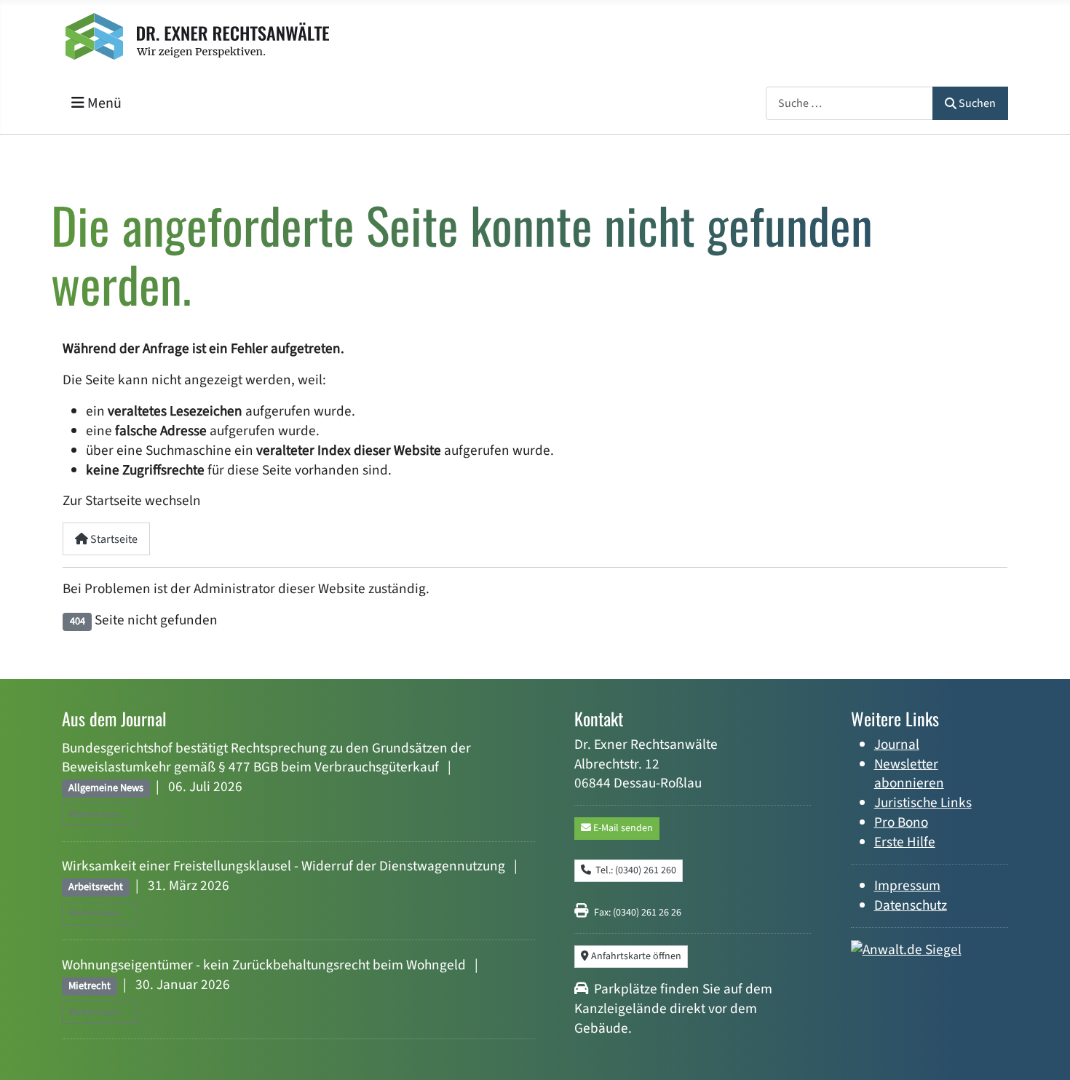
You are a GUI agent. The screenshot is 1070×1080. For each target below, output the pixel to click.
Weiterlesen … (99, 814)
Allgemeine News (105, 787)
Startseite (113, 539)
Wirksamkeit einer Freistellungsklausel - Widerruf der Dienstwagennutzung (283, 866)
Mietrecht (89, 985)
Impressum (907, 885)
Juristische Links (923, 803)
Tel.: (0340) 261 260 (633, 870)
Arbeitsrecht (95, 886)
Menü (103, 103)
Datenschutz (910, 905)
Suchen (977, 103)
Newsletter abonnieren (909, 774)
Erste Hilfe (904, 842)
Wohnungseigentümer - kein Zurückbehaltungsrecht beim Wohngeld (264, 965)
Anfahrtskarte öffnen (635, 956)
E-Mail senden (622, 828)
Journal (896, 744)
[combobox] (849, 103)
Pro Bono (901, 822)
